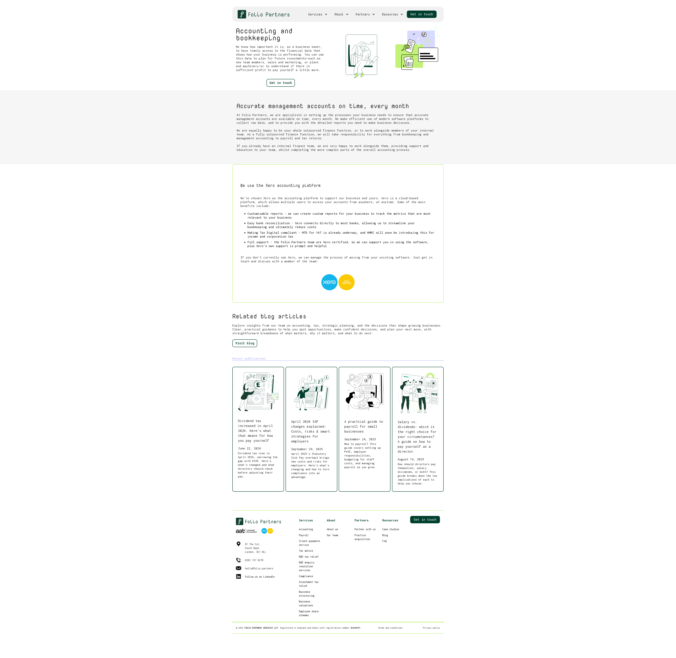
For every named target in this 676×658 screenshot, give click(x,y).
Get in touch (421, 14)
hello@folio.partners (259, 568)
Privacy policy (431, 628)
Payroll (304, 535)
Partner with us (365, 529)
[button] (318, 14)
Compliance (306, 576)
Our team (332, 535)
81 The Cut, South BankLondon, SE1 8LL (255, 548)
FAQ (384, 540)
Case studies (390, 529)
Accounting (306, 529)
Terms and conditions (390, 628)
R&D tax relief (309, 556)
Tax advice (306, 550)
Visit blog (244, 343)
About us (332, 529)
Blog (385, 535)
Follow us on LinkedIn (260, 576)
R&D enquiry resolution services (306, 566)
